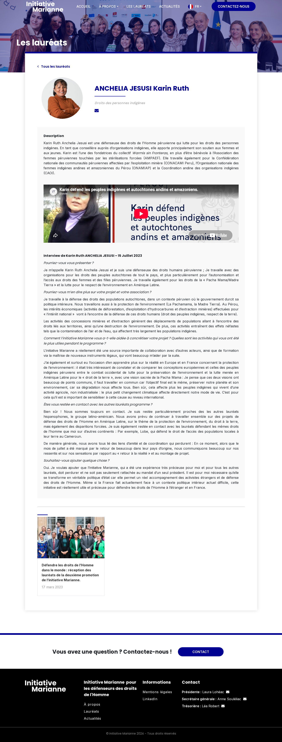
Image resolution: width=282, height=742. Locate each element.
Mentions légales (157, 692)
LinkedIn (150, 699)
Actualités (169, 6)
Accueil (83, 6)
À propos (107, 6)
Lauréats (91, 711)
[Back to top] (276, 725)
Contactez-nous (233, 6)
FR (197, 6)
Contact (200, 652)
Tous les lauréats (55, 66)
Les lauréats (139, 6)
